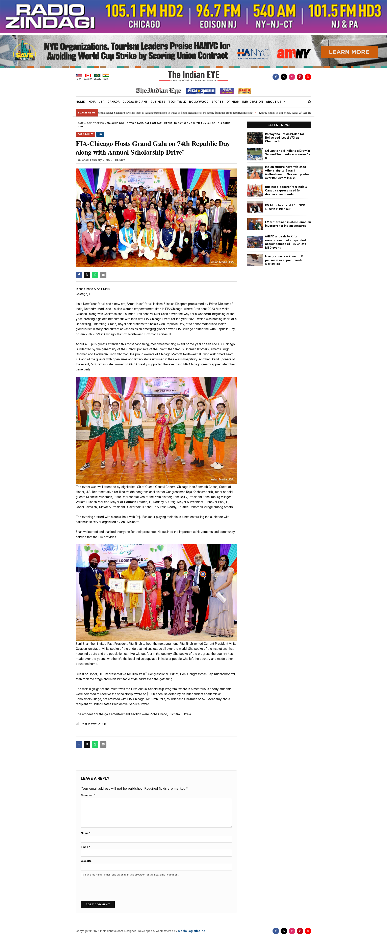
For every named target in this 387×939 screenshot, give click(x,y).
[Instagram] (292, 77)
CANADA (113, 101)
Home (79, 123)
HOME (80, 101)
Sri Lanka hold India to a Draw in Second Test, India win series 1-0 (287, 154)
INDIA (91, 101)
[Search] (309, 102)
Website (86, 860)
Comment (88, 795)
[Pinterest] (300, 77)
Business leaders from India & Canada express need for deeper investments (286, 190)
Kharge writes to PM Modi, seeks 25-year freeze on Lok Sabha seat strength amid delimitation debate (273, 112)
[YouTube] (308, 77)
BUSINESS (158, 101)
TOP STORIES (95, 123)
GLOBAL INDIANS (135, 101)
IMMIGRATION (252, 101)
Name (86, 833)
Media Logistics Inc (191, 931)
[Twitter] (284, 77)
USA (102, 101)
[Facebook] (276, 77)
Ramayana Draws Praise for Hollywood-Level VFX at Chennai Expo (284, 137)
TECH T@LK (177, 101)
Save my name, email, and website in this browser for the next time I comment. (132, 874)
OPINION (233, 101)
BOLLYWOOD (199, 101)
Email (85, 847)
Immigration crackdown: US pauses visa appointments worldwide (284, 260)
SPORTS (217, 101)
